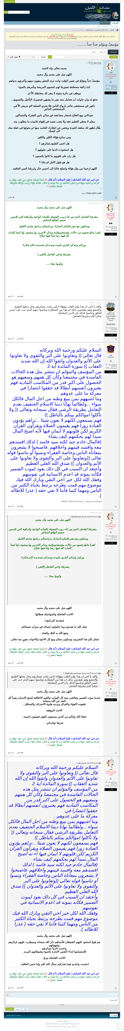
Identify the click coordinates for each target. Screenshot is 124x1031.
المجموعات (105, 23)
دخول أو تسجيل (10, 1)
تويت (110, 93)
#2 (7, 203)
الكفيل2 (114, 1015)
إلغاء (25, 1009)
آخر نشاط (102, 52)
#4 (7, 345)
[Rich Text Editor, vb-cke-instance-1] (62, 1000)
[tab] (113, 52)
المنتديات (115, 23)
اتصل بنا (18, 1015)
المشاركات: (113, 89)
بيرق (84, 501)
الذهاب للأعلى (10, 1015)
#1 (7, 62)
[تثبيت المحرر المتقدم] (11, 995)
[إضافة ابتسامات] (7, 995)
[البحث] (6, 12)
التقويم (99, 26)
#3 (7, 302)
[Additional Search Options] (9, 12)
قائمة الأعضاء (106, 26)
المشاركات (113, 52)
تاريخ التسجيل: (112, 85)
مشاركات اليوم (114, 26)
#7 (7, 759)
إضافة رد (9, 1009)
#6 (7, 669)
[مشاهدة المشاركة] (70, 516)
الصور (93, 52)
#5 (7, 512)
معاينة (18, 1009)
